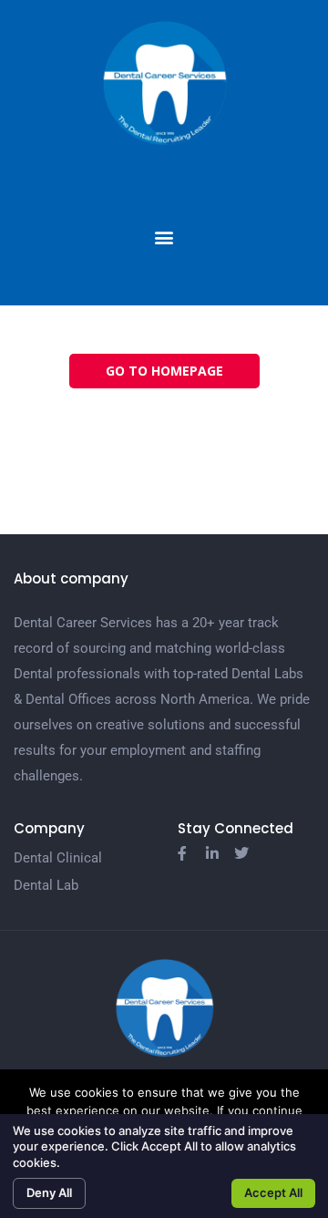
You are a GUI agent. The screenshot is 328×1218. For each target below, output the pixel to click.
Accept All (273, 1192)
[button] (164, 237)
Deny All (49, 1192)
